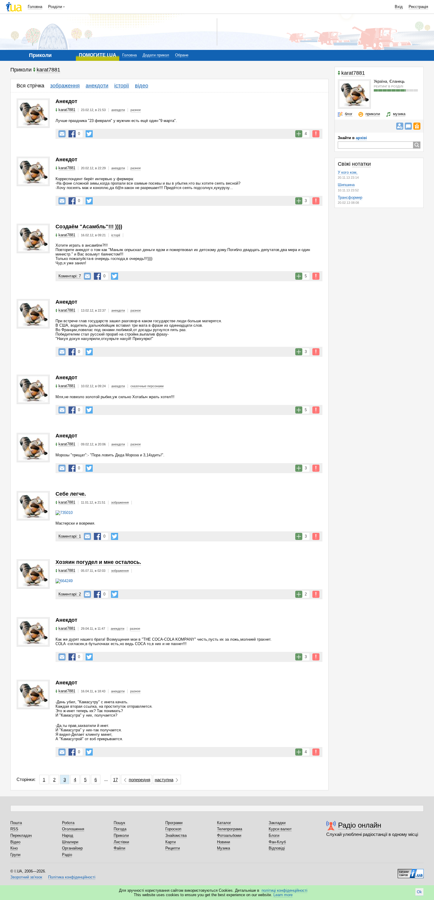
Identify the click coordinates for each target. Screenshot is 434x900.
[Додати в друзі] (399, 126)
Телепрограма (229, 829)
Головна (35, 6)
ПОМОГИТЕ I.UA (97, 55)
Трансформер (350, 197)
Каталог (224, 823)
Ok (419, 892)
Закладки (277, 823)
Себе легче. (71, 494)
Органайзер (72, 848)
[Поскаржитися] (315, 133)
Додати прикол (156, 55)
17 (115, 779)
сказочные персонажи (147, 386)
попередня (139, 779)
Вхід (399, 6)
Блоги (274, 835)
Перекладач (21, 835)
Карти (170, 842)
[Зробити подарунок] (416, 126)
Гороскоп (173, 829)
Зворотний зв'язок (26, 877)
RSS (14, 829)
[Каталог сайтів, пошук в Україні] (411, 871)
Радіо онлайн (359, 825)
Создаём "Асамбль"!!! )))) (89, 227)
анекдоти (97, 86)
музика (399, 114)
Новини (223, 842)
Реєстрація (418, 6)
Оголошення (73, 829)
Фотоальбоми (229, 835)
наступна (164, 779)
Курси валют (280, 829)
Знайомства (176, 835)
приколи (373, 114)
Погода (120, 829)
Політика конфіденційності (71, 877)
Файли (119, 848)
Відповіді (277, 848)
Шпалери (70, 842)
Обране (181, 55)
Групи (15, 854)
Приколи (121, 835)
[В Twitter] (89, 133)
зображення (65, 86)
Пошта (16, 823)
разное (135, 110)
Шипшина (346, 185)
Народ (67, 835)
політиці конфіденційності (284, 890)
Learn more (283, 895)
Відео (15, 842)
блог (349, 114)
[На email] (62, 133)
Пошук (119, 823)
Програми (173, 823)
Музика (223, 848)
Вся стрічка (30, 86)
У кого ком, (348, 172)
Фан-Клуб (277, 842)
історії (121, 86)
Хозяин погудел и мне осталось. (98, 562)
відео (141, 86)
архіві (361, 138)
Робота (68, 823)
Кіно (14, 848)
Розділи (55, 6)
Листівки (121, 842)
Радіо (67, 854)
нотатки (361, 164)
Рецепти (172, 848)
